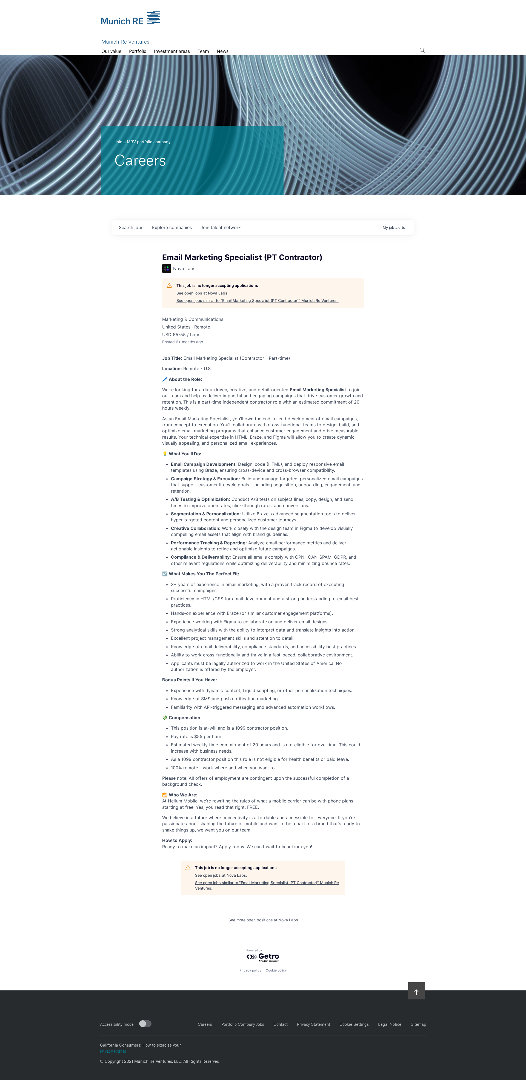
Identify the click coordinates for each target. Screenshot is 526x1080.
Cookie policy (276, 970)
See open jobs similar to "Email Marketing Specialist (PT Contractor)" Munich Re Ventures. (257, 300)
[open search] (422, 51)
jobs (131, 227)
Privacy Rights (113, 1050)
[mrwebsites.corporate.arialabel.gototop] (416, 990)
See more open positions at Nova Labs (263, 920)
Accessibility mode (117, 1023)
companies (172, 227)
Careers (205, 1023)
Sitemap (418, 1023)
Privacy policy (250, 970)
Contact (280, 1023)
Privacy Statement (313, 1023)
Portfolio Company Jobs (242, 1023)
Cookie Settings (354, 1023)
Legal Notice (389, 1023)
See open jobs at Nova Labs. (202, 293)
